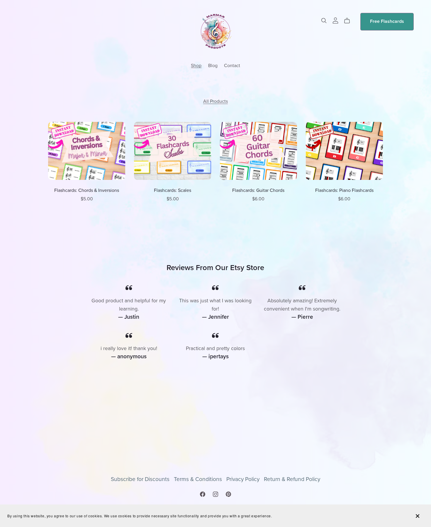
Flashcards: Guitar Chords (258, 190)
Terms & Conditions (198, 479)
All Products (215, 101)
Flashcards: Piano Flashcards (344, 190)
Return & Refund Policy (292, 479)
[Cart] (349, 21)
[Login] (335, 20)
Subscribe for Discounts (141, 479)
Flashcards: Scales (172, 190)
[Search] (324, 20)
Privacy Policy (243, 479)
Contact (232, 65)
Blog (213, 65)
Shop (196, 65)
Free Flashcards (387, 21)
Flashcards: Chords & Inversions (86, 190)
